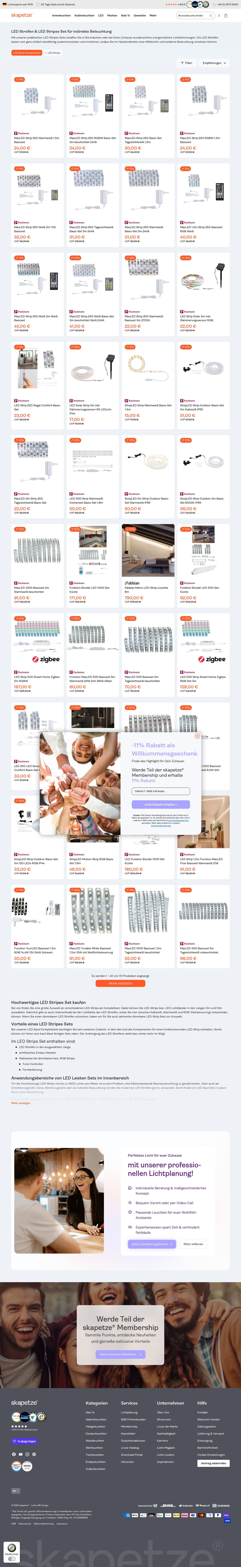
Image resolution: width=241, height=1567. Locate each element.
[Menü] (18, 1544)
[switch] (11, 1559)
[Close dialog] (197, 736)
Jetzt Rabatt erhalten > (161, 804)
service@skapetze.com (178, 820)
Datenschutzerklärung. (161, 826)
